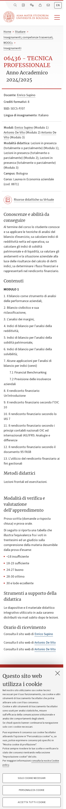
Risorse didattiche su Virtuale (34, 199)
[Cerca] (16, 5)
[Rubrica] (24, 5)
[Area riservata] (40, 5)
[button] (56, 17)
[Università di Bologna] (26, 16)
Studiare (20, 32)
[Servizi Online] (32, 5)
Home (7, 32)
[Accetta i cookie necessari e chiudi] (57, 673)
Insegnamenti (12, 48)
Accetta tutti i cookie (32, 802)
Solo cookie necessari (31, 778)
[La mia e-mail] (49, 5)
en (58, 5)
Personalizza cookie (31, 790)
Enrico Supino (26, 95)
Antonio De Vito (14, 132)
